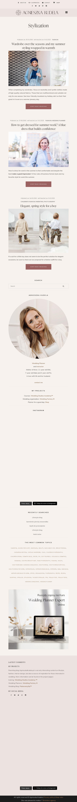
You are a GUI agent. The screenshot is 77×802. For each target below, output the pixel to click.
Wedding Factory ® (47, 399)
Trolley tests (62, 577)
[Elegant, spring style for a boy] (38, 231)
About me (23, 2)
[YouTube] (36, 6)
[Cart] (53, 2)
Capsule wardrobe (34, 552)
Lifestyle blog (37, 517)
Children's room (16, 556)
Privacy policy (49, 797)
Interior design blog (42, 569)
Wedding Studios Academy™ (42, 396)
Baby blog (34, 548)
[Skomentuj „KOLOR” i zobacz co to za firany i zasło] (23, 440)
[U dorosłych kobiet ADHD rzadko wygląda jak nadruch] (54, 423)
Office (32, 573)
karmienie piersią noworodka (37, 522)
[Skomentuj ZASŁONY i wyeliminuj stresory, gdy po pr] (23, 457)
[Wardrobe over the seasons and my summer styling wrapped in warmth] (38, 68)
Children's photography (54, 552)
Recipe (58, 573)
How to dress (43, 565)
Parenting (40, 202)
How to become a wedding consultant (25, 565)
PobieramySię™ (26, 686)
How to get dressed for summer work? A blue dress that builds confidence (38, 127)
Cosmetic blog (27, 556)
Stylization (27, 577)
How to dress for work (16, 569)
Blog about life (50, 548)
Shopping (13, 577)
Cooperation (35, 2)
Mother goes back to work (20, 573)
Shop (47, 402)
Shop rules (59, 797)
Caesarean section (20, 552)
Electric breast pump (29, 560)
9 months (14, 548)
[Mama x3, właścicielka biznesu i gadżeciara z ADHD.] (54, 457)
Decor (35, 556)
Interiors (53, 569)
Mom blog (65, 569)
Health (60, 560)
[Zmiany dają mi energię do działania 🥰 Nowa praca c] (54, 474)
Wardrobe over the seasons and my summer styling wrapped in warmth (38, 46)
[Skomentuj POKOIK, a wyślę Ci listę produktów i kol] (54, 440)
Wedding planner (58, 121)
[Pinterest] (43, 6)
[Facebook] (32, 6)
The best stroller (38, 577)
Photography (49, 202)
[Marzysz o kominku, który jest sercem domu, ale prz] (23, 423)
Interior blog (30, 569)
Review (63, 573)
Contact (47, 2)
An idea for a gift (24, 548)
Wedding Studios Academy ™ (26, 680)
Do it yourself (46, 556)
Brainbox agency (49, 800)
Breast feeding (61, 548)
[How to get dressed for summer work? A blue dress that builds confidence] (38, 149)
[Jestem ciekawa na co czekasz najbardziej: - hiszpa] (23, 474)
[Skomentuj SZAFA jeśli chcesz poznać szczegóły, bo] (23, 491)
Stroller (20, 577)
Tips (46, 577)
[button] (67, 13)
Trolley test (53, 577)
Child (43, 552)
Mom (59, 569)
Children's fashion (28, 202)
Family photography (43, 560)
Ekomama (18, 560)
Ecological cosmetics (59, 556)
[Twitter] (39, 6)
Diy (39, 556)
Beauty (41, 548)
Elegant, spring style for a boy (38, 206)
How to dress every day (57, 565)
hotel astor (37, 534)
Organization (39, 573)
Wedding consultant (32, 581)
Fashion (55, 40)
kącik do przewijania (37, 526)
